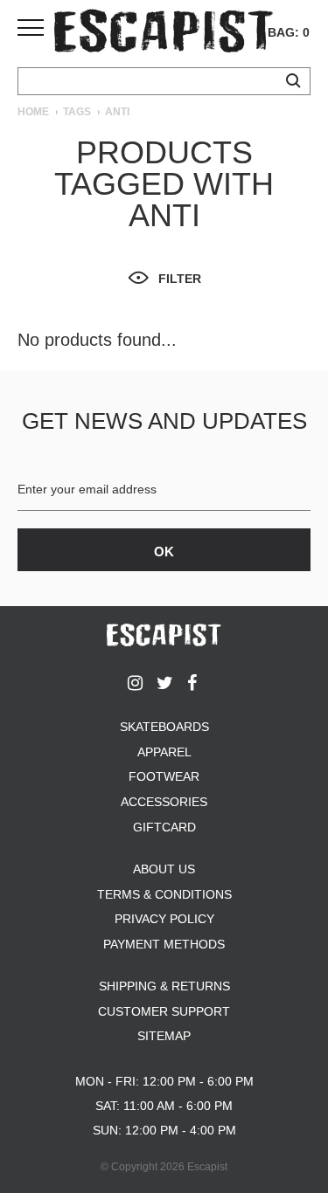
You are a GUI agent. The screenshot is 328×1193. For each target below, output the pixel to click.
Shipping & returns (164, 986)
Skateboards (164, 727)
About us (164, 869)
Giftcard (164, 827)
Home (33, 112)
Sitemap (164, 1036)
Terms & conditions (164, 894)
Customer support (164, 1011)
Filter (179, 279)
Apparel (164, 752)
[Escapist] (164, 34)
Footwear (164, 776)
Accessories (164, 802)
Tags (77, 112)
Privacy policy (164, 919)
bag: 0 (289, 32)
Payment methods (164, 944)
